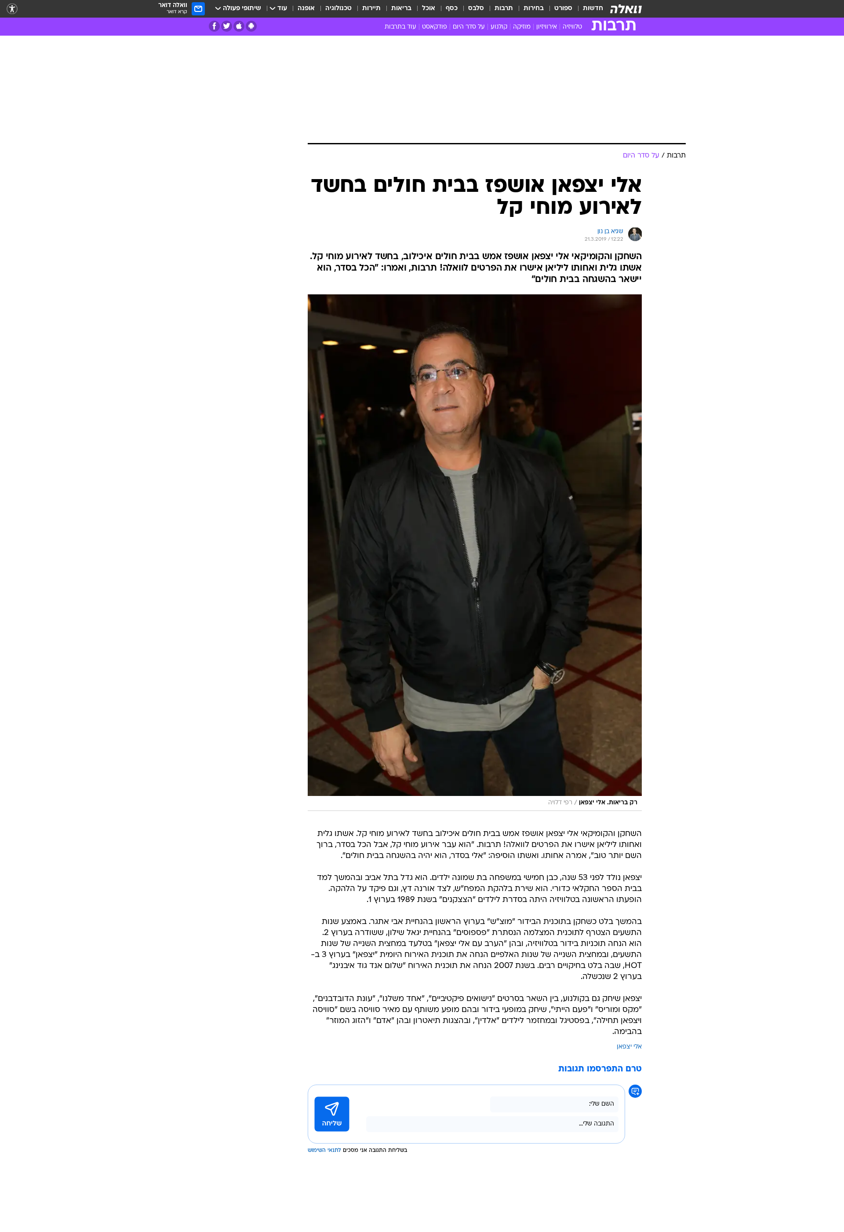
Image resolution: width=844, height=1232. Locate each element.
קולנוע (499, 27)
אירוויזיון (546, 27)
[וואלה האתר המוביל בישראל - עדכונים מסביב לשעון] (626, 8)
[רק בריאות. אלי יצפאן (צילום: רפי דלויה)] (475, 552)
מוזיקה (522, 27)
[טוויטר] (226, 26)
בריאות (401, 8)
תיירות (371, 8)
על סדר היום (469, 27)
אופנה (306, 8)
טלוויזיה (572, 27)
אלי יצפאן (629, 1047)
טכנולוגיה (338, 8)
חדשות (593, 8)
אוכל (428, 8)
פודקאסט (434, 27)
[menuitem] (587, 9)
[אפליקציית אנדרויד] (251, 26)
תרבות (504, 8)
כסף (452, 8)
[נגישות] (12, 9)
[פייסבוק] (214, 26)
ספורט (563, 8)
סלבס (476, 8)
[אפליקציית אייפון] (238, 26)
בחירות (534, 8)
